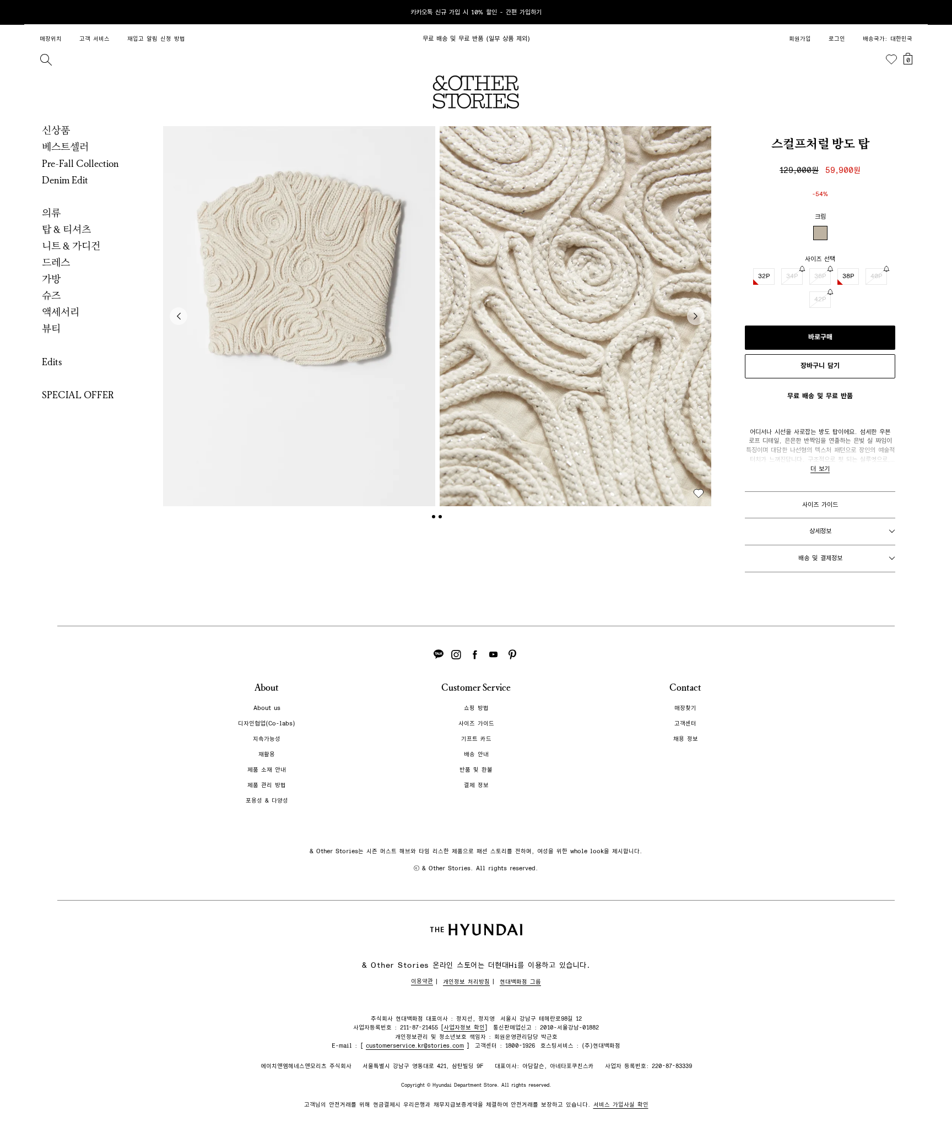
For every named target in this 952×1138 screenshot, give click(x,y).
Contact (685, 687)
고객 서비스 (94, 39)
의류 (51, 213)
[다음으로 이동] (696, 316)
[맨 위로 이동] (906, 1095)
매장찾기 (685, 708)
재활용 (266, 754)
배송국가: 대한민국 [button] (887, 39)
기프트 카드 (476, 739)
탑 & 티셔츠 (66, 230)
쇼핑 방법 (476, 708)
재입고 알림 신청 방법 (156, 39)
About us (266, 708)
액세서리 (60, 312)
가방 (51, 279)
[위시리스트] (891, 59)
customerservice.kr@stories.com (415, 1046)
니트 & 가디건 (71, 246)
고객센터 (685, 723)
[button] (299, 316)
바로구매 (820, 337)
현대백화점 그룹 (520, 982)
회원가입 (800, 39)
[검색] (46, 59)
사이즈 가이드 (820, 504)
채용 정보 (685, 739)
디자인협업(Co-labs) (266, 723)
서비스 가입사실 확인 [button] (620, 1105)
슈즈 (51, 296)
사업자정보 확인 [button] (464, 1028)
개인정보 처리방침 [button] (466, 982)
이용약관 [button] (422, 981)
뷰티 (51, 329)
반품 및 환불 (476, 770)
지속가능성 (266, 739)
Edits (52, 362)
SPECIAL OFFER (78, 395)
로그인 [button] (837, 39)
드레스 (56, 263)
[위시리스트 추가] (698, 493)
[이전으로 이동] (178, 316)
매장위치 (51, 39)
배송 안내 (476, 754)
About (267, 687)
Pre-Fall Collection (80, 164)
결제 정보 (476, 785)
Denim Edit (65, 180)
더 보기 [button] (820, 468)
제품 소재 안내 (266, 770)
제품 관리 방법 (266, 785)
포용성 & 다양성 (267, 801)
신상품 (56, 130)
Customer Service (476, 687)
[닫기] (909, 12)
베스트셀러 (65, 147)
